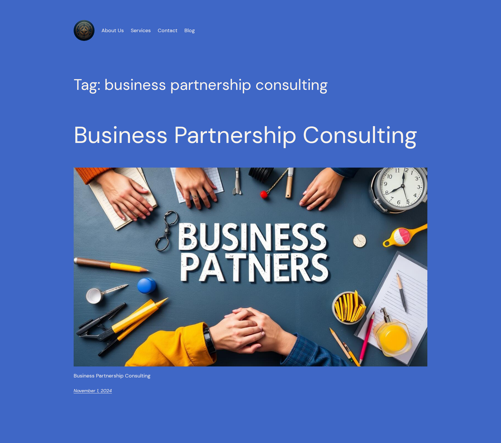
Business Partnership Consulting (245, 135)
